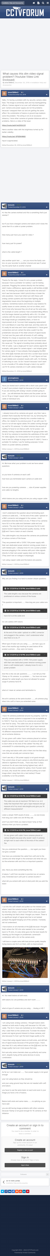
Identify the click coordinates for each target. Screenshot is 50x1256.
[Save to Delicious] (13, 1191)
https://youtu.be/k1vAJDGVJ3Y (14, 125)
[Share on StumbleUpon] (20, 1191)
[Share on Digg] (9, 1191)
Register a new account (25, 1150)
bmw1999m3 (9, 82)
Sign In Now (25, 1165)
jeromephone (13, 378)
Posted (17, 94)
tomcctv (11, 205)
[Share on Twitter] (2, 1191)
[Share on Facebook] (6, 1191)
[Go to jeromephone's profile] (4, 379)
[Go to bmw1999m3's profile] (4, 93)
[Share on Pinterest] (27, 1191)
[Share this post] (46, 94)
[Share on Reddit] (16, 1191)
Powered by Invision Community (25, 1252)
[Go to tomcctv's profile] (4, 206)
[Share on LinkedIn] (24, 1191)
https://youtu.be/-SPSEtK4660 (14, 136)
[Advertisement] (25, 44)
